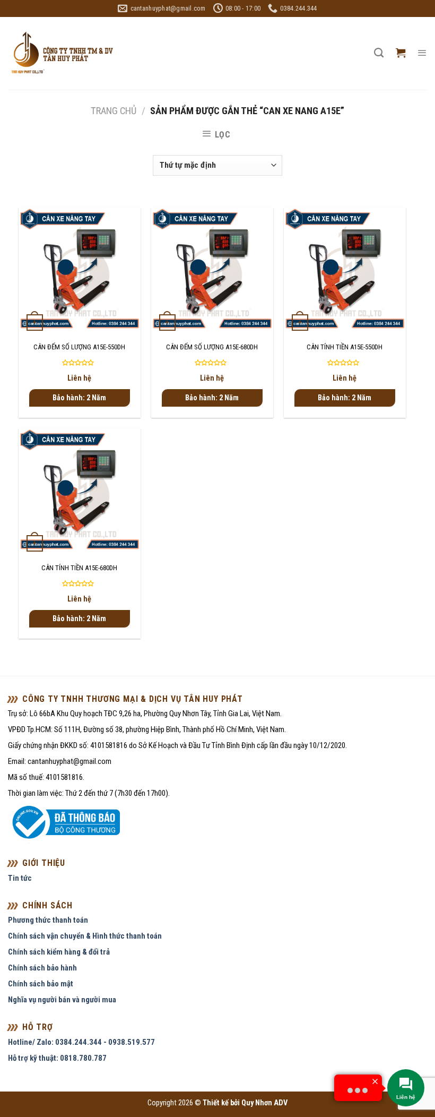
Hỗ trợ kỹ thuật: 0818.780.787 (57, 1058)
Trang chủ (113, 110)
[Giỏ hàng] (400, 53)
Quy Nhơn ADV (264, 1102)
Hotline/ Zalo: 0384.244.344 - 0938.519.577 (81, 1042)
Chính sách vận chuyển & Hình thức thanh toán (85, 936)
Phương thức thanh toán (48, 920)
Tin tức (20, 878)
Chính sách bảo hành (42, 968)
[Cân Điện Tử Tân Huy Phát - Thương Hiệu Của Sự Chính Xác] (61, 53)
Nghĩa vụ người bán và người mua (62, 999)
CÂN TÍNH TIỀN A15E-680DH (79, 568)
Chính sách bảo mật (40, 984)
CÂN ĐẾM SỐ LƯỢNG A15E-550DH (79, 347)
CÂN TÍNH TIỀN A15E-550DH (344, 347)
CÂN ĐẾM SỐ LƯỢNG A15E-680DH (212, 347)
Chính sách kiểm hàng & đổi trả (59, 952)
